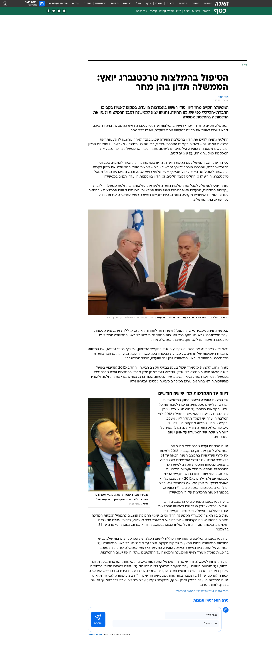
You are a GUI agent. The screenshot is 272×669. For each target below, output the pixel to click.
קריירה (153, 11)
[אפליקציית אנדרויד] (64, 11)
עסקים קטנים (166, 11)
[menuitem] (205, 4)
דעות (186, 11)
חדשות (208, 3)
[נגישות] (5, 3)
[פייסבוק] (48, 11)
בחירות (183, 3)
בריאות (127, 3)
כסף (148, 3)
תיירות (115, 3)
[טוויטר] (53, 11)
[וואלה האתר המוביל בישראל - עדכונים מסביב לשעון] (222, 4)
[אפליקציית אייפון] (59, 11)
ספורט (195, 3)
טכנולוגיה (100, 3)
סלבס (158, 3)
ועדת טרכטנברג (205, 591)
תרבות (170, 3)
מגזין (178, 11)
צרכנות (196, 11)
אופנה (87, 3)
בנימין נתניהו (222, 591)
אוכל (139, 3)
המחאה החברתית (185, 591)
